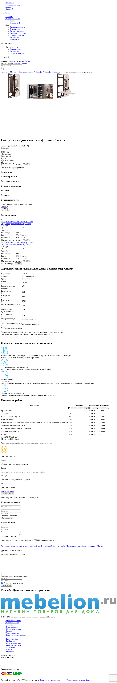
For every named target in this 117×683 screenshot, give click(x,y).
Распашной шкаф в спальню (40, 546)
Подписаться (6, 585)
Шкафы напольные (73, 546)
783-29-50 (11, 61)
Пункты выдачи (11, 627)
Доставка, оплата (12, 623)
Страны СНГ (15, 23)
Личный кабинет (20, 63)
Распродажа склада (12, 5)
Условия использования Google (78, 680)
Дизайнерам (15, 37)
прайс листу (49, 443)
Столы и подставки (89, 546)
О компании (15, 29)
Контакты (9, 17)
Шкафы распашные (53, 72)
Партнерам (9, 651)
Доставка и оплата (12, 19)
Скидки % (9, 9)
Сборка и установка (18, 33)
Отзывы (8, 649)
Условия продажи (17, 35)
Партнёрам (14, 39)
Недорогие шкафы (58, 546)
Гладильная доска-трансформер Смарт (16, 224)
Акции (8, 7)
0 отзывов (5, 148)
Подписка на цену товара (14, 583)
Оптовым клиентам (17, 53)
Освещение (9, 3)
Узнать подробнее (8, 491)
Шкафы (39, 72)
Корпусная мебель (26, 72)
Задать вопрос (7, 518)
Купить (4, 208)
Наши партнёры (11, 639)
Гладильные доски (8, 546)
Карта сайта (10, 647)
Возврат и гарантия (17, 31)
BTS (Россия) (27, 279)
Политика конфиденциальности (18, 635)
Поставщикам (15, 49)
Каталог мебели (22, 546)
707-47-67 (27, 61)
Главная (4, 72)
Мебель (13, 72)
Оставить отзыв (7, 493)
